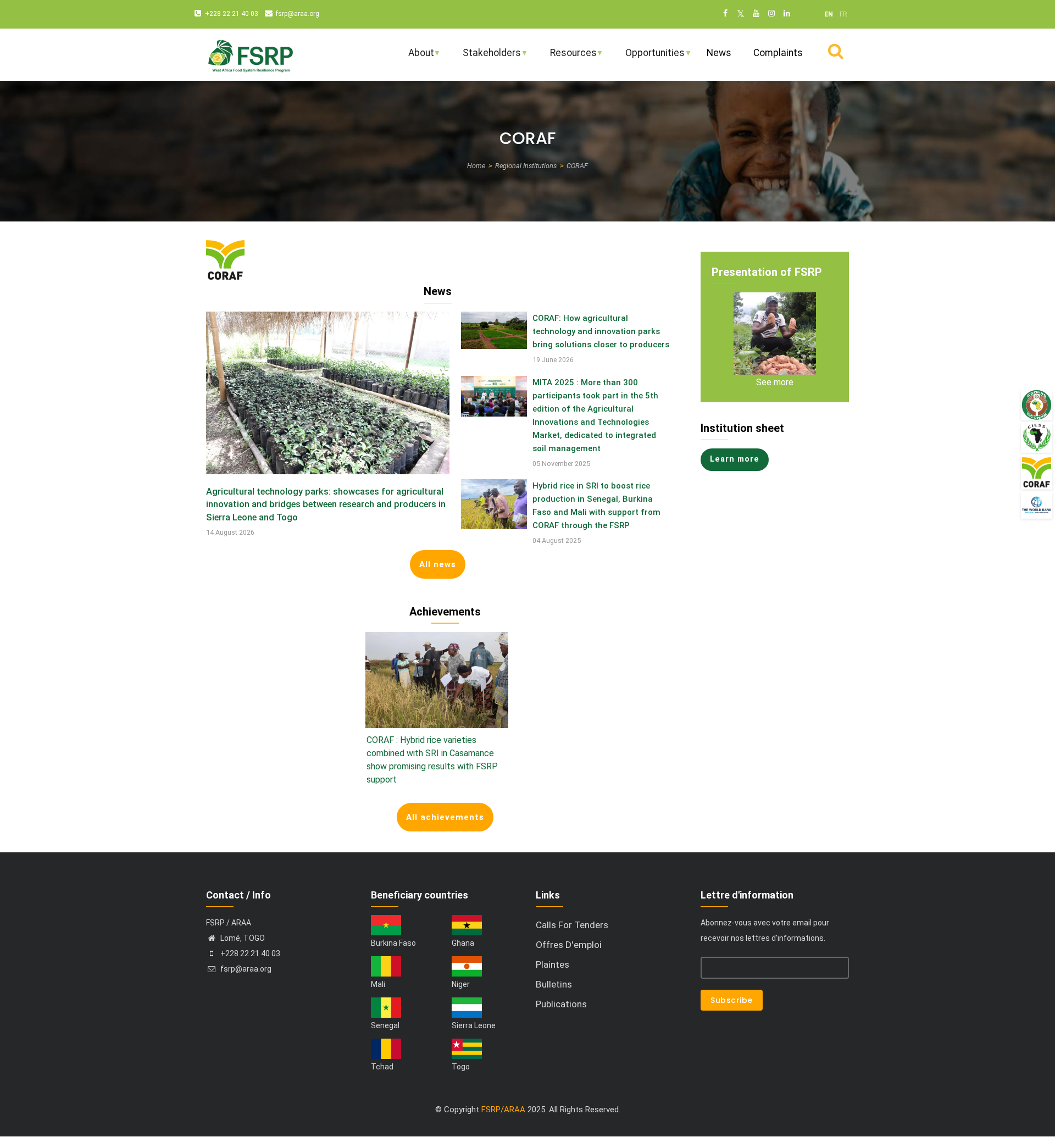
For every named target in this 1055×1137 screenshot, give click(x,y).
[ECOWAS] (1036, 404)
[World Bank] (1036, 505)
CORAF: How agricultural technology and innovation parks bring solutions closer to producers (600, 331)
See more (774, 382)
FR (843, 14)
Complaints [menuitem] (778, 52)
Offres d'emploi (569, 944)
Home (476, 166)
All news (437, 564)
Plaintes (552, 964)
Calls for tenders (572, 924)
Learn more (734, 459)
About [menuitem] (414, 57)
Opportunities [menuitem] (648, 57)
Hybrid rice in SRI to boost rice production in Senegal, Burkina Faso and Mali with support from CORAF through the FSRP (596, 505)
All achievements (445, 817)
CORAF (577, 166)
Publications (561, 1004)
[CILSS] (1036, 437)
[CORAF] (1036, 472)
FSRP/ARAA (503, 1109)
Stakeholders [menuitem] (484, 57)
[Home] (250, 55)
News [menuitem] (719, 52)
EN (828, 14)
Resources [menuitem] (566, 57)
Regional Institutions (526, 166)
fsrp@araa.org (297, 14)
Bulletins (554, 984)
